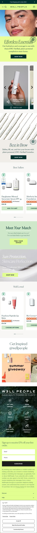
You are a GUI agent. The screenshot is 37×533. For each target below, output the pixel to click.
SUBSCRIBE (18, 464)
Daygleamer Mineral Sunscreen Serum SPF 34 (12, 198)
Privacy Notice (19, 487)
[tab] (18, 167)
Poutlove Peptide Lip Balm (10, 317)
